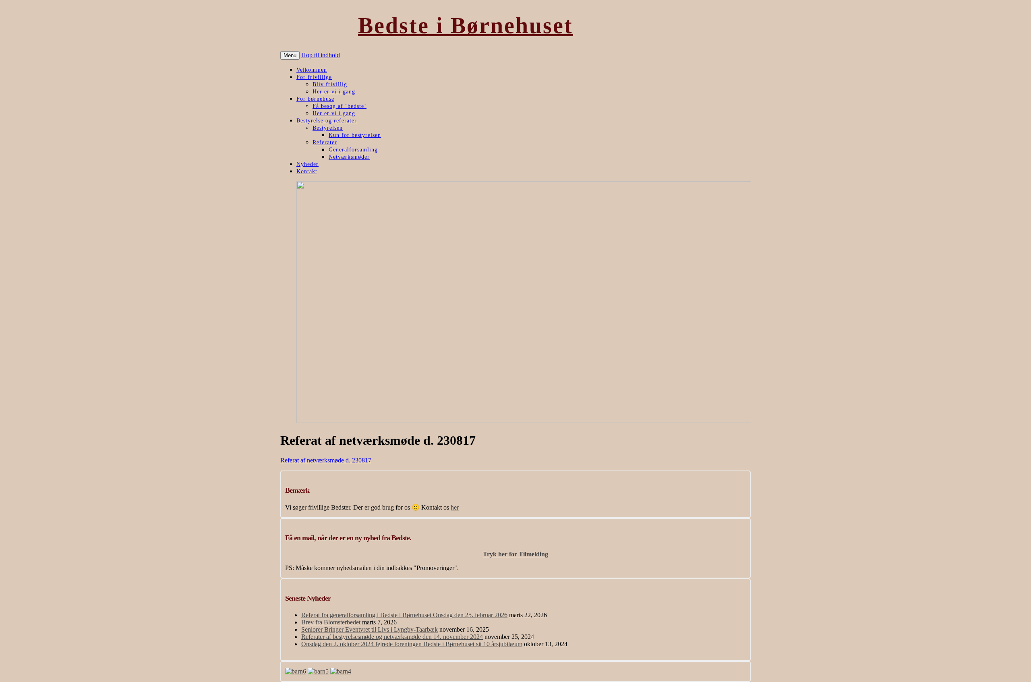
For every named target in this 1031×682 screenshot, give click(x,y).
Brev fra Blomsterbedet (330, 622)
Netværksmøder (349, 157)
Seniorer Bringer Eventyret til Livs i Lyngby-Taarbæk (369, 629)
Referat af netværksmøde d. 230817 (325, 460)
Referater (325, 142)
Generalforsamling (353, 150)
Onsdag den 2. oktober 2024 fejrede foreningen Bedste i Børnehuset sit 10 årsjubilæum (411, 644)
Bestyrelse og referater (326, 121)
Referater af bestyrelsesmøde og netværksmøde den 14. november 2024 (392, 636)
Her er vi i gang (334, 92)
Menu (290, 55)
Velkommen (311, 70)
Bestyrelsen (328, 128)
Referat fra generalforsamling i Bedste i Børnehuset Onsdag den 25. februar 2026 (404, 615)
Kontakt (306, 171)
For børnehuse (315, 99)
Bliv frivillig (330, 84)
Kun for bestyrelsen (355, 135)
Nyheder (307, 164)
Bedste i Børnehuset (465, 25)
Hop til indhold (320, 55)
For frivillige (314, 77)
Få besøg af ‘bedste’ (339, 106)
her (455, 507)
